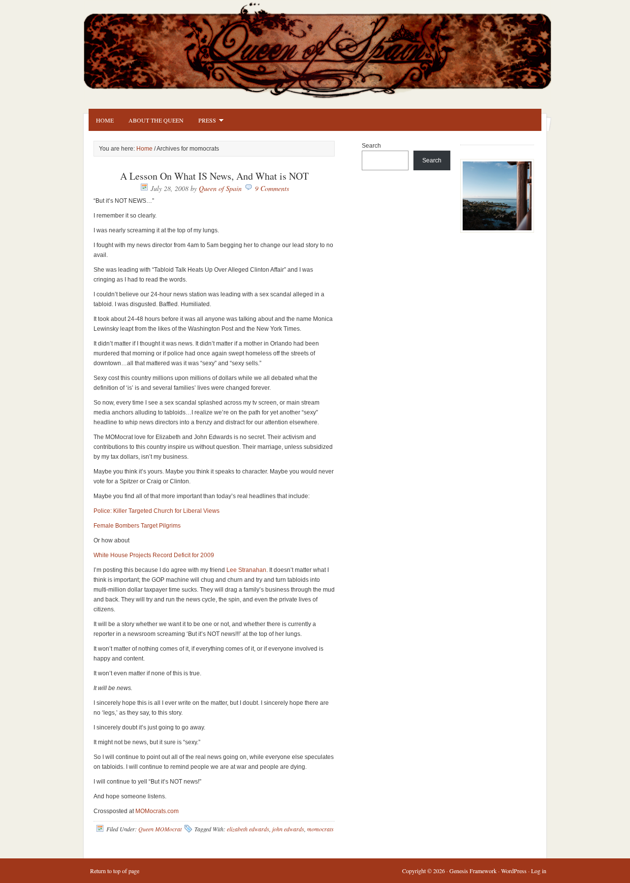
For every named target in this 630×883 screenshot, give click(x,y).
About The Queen (156, 120)
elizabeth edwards (248, 829)
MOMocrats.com (157, 811)
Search (371, 145)
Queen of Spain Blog (330, 47)
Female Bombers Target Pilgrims (137, 525)
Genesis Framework (473, 871)
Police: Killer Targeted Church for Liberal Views (157, 510)
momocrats (320, 829)
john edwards (288, 829)
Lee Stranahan (246, 570)
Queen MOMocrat (160, 829)
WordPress (514, 871)
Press (203, 121)
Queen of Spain (220, 188)
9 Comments (272, 188)
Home (105, 120)
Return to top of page (114, 871)
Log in (538, 871)
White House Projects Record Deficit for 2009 (154, 555)
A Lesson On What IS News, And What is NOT (214, 176)
